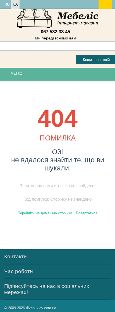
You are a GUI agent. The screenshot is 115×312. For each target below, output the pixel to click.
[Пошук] (111, 46)
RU (6, 4)
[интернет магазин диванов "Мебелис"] (57, 18)
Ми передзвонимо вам (55, 38)
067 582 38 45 (55, 31)
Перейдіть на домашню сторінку (45, 213)
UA (15, 4)
